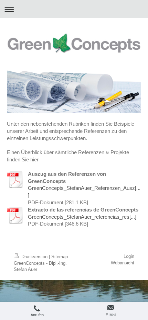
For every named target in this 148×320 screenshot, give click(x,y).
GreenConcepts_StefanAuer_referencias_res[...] (82, 217)
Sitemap (59, 256)
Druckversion (34, 256)
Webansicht (122, 262)
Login (129, 256)
